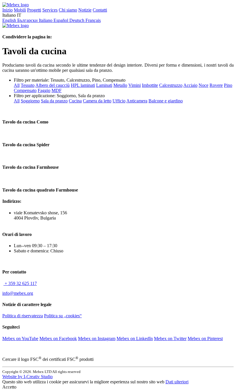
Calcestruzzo (170, 85)
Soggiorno (30, 100)
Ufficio (119, 100)
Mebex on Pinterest (205, 338)
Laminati (104, 85)
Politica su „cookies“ (63, 315)
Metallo (120, 85)
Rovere (216, 85)
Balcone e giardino (166, 100)
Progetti (34, 9)
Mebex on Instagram (96, 338)
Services (50, 9)
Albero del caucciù (52, 85)
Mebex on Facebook (58, 338)
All (17, 85)
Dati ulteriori (177, 381)
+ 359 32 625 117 (20, 283)
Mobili (20, 9)
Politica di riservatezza (22, 315)
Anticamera (136, 100)
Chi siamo (68, 9)
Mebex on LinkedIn (135, 338)
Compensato (25, 90)
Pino (228, 85)
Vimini (134, 85)
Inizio (7, 9)
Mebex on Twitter (170, 338)
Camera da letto (97, 100)
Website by (27, 376)
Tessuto (28, 85)
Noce (203, 85)
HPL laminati (83, 85)
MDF (57, 90)
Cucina (75, 100)
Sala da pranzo (54, 100)
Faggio (44, 90)
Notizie (85, 9)
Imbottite (150, 85)
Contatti (100, 9)
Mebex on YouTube (20, 338)
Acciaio (190, 85)
